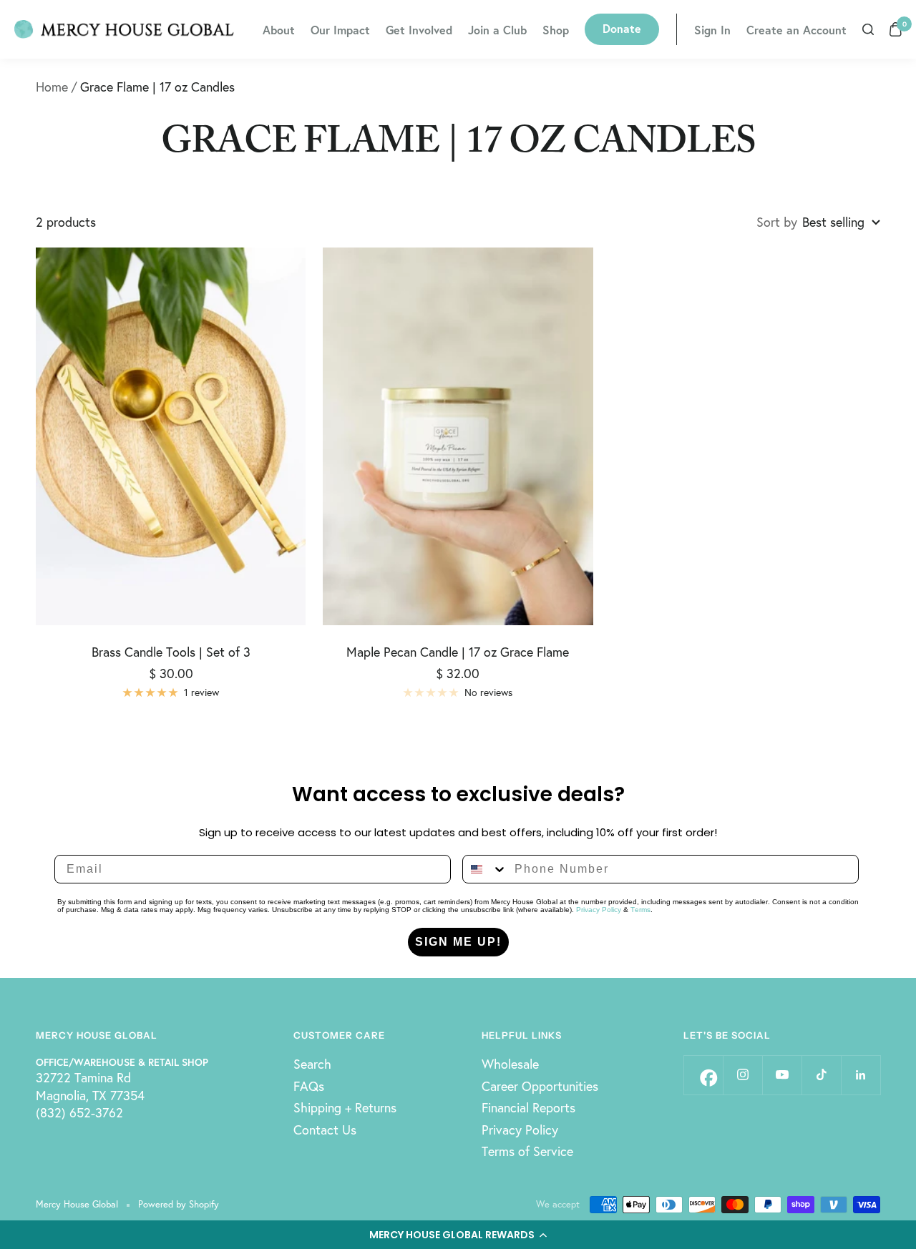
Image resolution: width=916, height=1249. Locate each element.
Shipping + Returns (344, 1107)
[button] (458, 1234)
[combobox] (485, 869)
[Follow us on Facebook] (703, 1074)
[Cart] (896, 29)
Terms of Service (527, 1151)
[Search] (868, 29)
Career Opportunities (540, 1085)
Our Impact (340, 29)
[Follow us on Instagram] (742, 1074)
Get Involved (419, 29)
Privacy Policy (598, 910)
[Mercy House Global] (124, 29)
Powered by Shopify (178, 1204)
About (279, 29)
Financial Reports (528, 1107)
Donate (622, 28)
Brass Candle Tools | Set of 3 (171, 651)
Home (52, 86)
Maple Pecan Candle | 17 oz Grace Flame (457, 651)
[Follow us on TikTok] (821, 1074)
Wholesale (510, 1063)
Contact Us (324, 1129)
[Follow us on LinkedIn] (860, 1074)
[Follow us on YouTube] (782, 1074)
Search (312, 1063)
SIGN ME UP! (458, 942)
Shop (555, 29)
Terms (640, 910)
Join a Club (497, 29)
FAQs (308, 1085)
